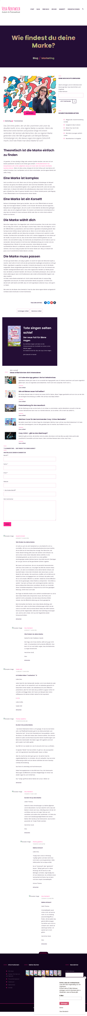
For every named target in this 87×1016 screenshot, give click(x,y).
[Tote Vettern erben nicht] (59, 973)
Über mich (45, 9)
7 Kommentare (18, 121)
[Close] (85, 977)
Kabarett (62, 9)
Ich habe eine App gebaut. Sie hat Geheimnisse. (37, 377)
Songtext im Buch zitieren (73, 125)
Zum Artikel (22, 387)
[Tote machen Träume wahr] (35, 973)
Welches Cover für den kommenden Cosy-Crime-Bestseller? (42, 419)
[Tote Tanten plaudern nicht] (47, 973)
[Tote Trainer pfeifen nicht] (51, 973)
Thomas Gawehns (21, 719)
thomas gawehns (38, 842)
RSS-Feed (10, 971)
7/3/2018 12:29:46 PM (47, 898)
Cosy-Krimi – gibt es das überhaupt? (33, 433)
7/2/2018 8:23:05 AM (21, 721)
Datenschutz (11, 985)
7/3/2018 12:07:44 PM (39, 844)
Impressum (11, 982)
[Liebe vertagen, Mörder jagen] (31, 973)
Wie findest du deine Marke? (25, 448)
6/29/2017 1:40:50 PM (30, 630)
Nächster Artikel (36, 311)
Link (18, 698)
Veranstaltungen (74, 9)
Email (6, 473)
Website (6, 481)
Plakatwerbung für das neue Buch (32, 405)
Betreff (6, 455)
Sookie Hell (19, 669)
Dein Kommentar (8, 499)
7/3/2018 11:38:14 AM (30, 794)
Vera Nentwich (28, 628)
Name (6, 464)
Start (32, 9)
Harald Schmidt (20, 536)
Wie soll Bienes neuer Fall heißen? (32, 391)
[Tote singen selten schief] (55, 973)
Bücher (54, 9)
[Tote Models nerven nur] (27, 973)
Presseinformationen (13, 979)
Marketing (47, 58)
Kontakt (10, 987)
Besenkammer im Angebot (73, 138)
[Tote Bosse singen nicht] (39, 973)
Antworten (18, 619)
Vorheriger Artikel (23, 311)
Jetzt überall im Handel (29, 354)
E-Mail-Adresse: (63, 91)
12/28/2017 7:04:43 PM (22, 671)
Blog (38, 9)
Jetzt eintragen (65, 101)
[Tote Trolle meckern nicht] (43, 973)
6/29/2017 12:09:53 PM (22, 538)
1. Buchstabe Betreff (10, 490)
